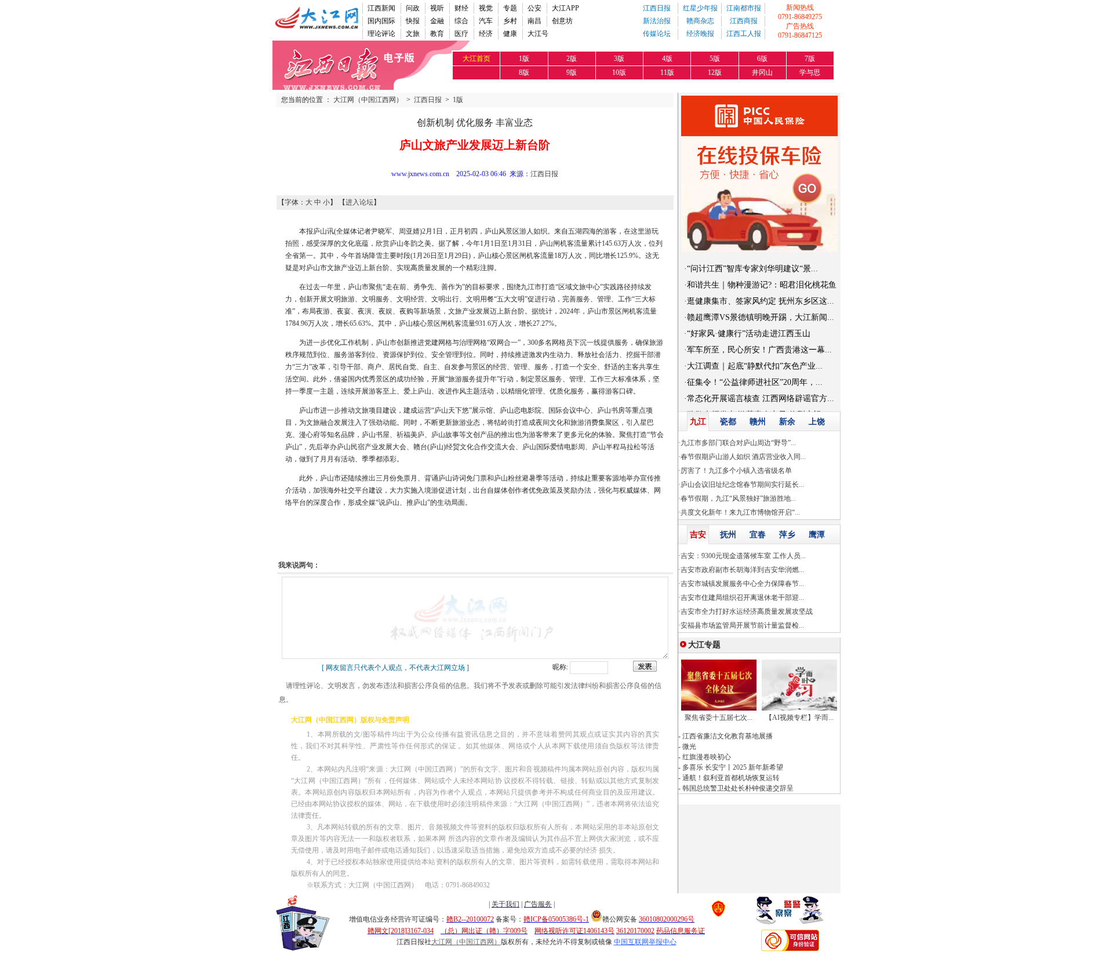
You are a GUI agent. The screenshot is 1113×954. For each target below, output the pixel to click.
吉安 (698, 534)
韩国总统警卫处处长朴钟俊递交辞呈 (738, 788)
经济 (486, 34)
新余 (787, 421)
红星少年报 (700, 8)
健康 (510, 34)
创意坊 (562, 21)
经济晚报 (700, 34)
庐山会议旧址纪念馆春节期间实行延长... (742, 484)
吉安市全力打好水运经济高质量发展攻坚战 (747, 611)
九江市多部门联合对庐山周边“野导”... (738, 443)
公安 (534, 8)
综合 (461, 21)
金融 (437, 21)
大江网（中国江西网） (368, 100)
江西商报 (744, 21)
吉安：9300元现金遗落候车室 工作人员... (743, 556)
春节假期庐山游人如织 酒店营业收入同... (743, 457)
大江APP (565, 8)
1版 (458, 100)
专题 (510, 8)
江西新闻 (381, 8)
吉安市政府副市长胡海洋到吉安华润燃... (742, 570)
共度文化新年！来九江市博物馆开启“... (740, 512)
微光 (689, 746)
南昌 (534, 21)
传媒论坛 (657, 34)
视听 (437, 8)
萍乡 (787, 534)
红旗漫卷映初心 (706, 757)
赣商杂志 (700, 21)
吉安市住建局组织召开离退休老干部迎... (742, 597)
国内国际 (381, 21)
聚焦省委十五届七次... (718, 717)
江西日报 (657, 8)
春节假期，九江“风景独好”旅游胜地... (738, 498)
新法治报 (657, 21)
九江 (698, 421)
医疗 (461, 34)
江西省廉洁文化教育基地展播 (727, 736)
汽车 (486, 21)
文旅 (413, 34)
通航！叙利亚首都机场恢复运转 (731, 778)
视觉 (486, 8)
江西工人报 (743, 34)
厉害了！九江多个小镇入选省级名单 (736, 471)
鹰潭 (817, 534)
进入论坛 (359, 202)
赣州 (758, 421)
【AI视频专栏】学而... (799, 717)
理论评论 (381, 34)
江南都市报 (743, 8)
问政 (413, 8)
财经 (461, 8)
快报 (413, 21)
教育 (437, 34)
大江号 (538, 34)
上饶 (817, 421)
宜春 (758, 534)
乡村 (510, 21)
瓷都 (728, 421)
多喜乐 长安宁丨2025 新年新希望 (732, 767)
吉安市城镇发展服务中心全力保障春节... (742, 584)
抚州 (728, 534)
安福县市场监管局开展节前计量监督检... (742, 625)
